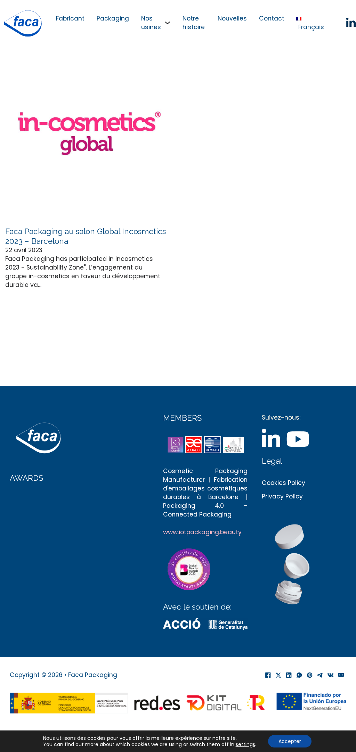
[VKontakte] (330, 675)
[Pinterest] (310, 675)
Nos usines (151, 22)
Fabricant (70, 18)
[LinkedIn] (289, 675)
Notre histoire (194, 22)
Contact (271, 18)
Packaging (113, 18)
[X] (278, 675)
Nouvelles (232, 18)
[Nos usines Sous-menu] (167, 23)
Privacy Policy (282, 496)
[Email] (341, 675)
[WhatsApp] (299, 675)
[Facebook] (268, 675)
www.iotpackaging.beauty (202, 532)
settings (245, 744)
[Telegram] (320, 675)
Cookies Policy (283, 483)
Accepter (289, 741)
